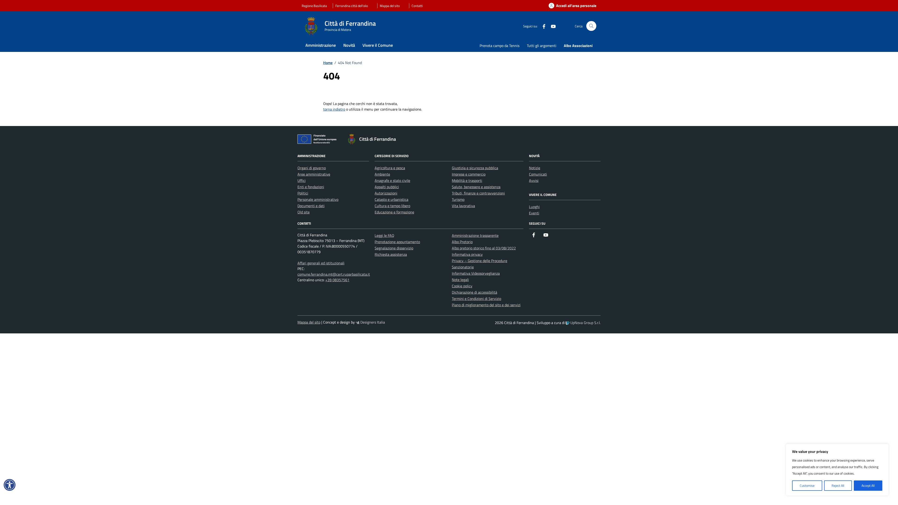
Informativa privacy (467, 254)
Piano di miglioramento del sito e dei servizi (486, 305)
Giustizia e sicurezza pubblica (475, 168)
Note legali (460, 279)
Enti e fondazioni (310, 187)
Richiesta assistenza (391, 254)
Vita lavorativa (463, 206)
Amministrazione (320, 45)
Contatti (417, 5)
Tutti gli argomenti (541, 45)
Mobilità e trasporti (467, 180)
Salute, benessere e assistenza (476, 187)
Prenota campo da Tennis (499, 45)
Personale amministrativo (317, 199)
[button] (10, 485)
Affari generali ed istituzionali (320, 263)
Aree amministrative (313, 174)
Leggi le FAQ (384, 235)
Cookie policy (462, 286)
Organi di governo (311, 168)
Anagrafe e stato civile (392, 180)
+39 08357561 (337, 280)
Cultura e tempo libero (392, 206)
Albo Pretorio (462, 242)
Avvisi (534, 180)
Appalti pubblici (387, 187)
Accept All (868, 485)
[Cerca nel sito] (591, 26)
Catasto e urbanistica (391, 199)
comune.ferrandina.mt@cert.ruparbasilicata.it (333, 274)
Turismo (458, 199)
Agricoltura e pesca (390, 168)
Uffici (301, 180)
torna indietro (334, 109)
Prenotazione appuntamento (397, 242)
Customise (807, 485)
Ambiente (382, 174)
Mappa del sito (390, 5)
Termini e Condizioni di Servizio (476, 298)
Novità (349, 45)
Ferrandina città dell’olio (351, 5)
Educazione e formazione (394, 212)
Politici (302, 193)
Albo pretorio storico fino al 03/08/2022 (484, 248)
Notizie (534, 168)
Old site (303, 212)
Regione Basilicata (314, 5)
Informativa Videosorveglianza (476, 273)
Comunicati (538, 174)
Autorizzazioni (386, 193)
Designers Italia (372, 322)
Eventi (534, 213)
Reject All (838, 485)
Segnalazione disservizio (394, 248)
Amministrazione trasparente (475, 235)
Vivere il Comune (377, 45)
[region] (837, 470)
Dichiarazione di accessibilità (474, 292)
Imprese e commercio (468, 174)
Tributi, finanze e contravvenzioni (478, 193)
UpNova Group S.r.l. (585, 322)
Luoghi (534, 206)
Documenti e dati (311, 206)
